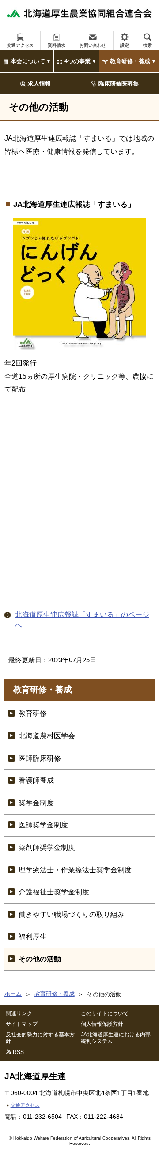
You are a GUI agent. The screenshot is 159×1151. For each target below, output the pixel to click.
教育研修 (33, 713)
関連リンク (19, 1013)
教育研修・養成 (130, 61)
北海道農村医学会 (47, 736)
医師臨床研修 (40, 758)
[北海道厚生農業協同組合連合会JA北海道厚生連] (79, 15)
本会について (28, 61)
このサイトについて (105, 1013)
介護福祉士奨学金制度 (54, 892)
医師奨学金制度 (43, 825)
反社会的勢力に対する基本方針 (40, 1037)
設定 (124, 45)
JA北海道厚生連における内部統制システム (116, 1037)
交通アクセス (20, 45)
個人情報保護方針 (102, 1024)
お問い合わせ (93, 45)
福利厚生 (33, 936)
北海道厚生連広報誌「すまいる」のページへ (82, 620)
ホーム (13, 993)
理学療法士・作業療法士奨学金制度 (75, 870)
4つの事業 (77, 61)
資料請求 (56, 45)
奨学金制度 (36, 803)
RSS (18, 1052)
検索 (147, 45)
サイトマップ (22, 1024)
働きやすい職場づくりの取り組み (72, 914)
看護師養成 (36, 780)
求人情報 (39, 83)
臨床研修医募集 (118, 83)
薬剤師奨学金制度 (47, 847)
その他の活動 (40, 959)
